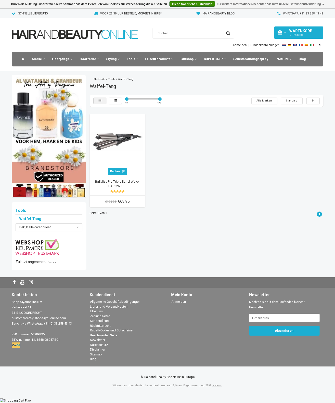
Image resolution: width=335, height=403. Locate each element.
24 (312, 100)
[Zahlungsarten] (16, 345)
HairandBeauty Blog (219, 13)
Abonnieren (284, 331)
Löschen (51, 262)
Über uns (96, 311)
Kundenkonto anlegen (265, 45)
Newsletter (97, 340)
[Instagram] (31, 282)
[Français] (301, 45)
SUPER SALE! (214, 59)
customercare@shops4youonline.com (39, 318)
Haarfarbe (88, 59)
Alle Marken (264, 100)
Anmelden (178, 301)
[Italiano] (312, 45)
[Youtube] (23, 282)
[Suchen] (228, 33)
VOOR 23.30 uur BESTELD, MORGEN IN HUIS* (131, 13)
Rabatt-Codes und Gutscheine (111, 330)
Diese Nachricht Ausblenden (192, 4)
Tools (131, 59)
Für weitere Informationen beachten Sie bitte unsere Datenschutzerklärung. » (270, 4)
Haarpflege (61, 59)
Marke (37, 59)
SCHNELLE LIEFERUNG (33, 13)
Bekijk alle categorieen (35, 227)
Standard (291, 100)
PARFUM (282, 59)
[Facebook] (15, 282)
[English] (295, 45)
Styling (111, 59)
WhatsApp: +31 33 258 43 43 (303, 13)
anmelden (240, 45)
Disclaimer (97, 349)
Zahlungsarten (100, 316)
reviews (217, 385)
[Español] (306, 45)
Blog (302, 59)
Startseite (99, 79)
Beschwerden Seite (103, 335)
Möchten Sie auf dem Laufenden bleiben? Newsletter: (277, 304)
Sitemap (96, 354)
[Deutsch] (289, 45)
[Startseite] (21, 59)
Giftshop (187, 59)
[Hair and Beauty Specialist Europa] (75, 28)
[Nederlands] (284, 45)
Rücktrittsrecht (100, 325)
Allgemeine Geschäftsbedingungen (115, 301)
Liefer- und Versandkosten (109, 306)
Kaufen (115, 171)
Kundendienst (100, 321)
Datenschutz (99, 345)
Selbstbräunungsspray (250, 59)
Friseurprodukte (158, 59)
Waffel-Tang (30, 219)
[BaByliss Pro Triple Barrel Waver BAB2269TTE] (117, 141)
